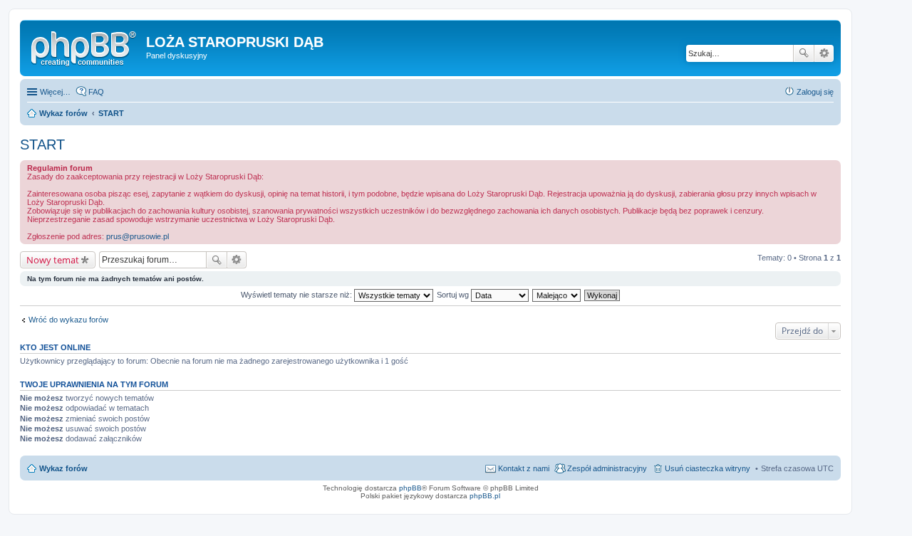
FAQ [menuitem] (96, 92)
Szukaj (803, 53)
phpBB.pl (485, 496)
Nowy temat (52, 259)
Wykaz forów (63, 468)
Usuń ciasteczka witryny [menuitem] (707, 468)
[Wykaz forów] (85, 46)
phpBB (410, 488)
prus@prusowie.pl (137, 236)
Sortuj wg (454, 294)
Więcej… (55, 92)
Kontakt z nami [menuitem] (523, 468)
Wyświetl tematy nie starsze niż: (297, 294)
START (42, 144)
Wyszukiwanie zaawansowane (824, 53)
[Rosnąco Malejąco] (557, 294)
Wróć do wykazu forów (68, 319)
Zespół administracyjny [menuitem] (607, 468)
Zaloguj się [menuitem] (815, 92)
